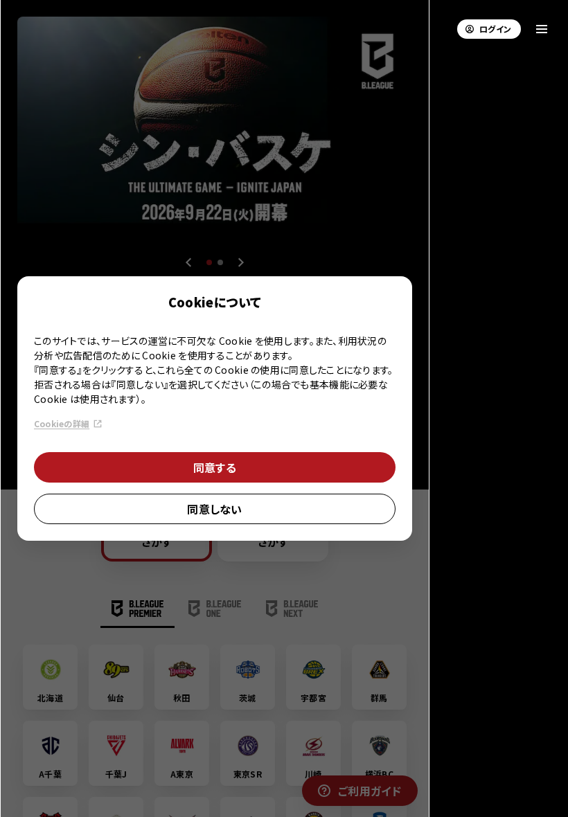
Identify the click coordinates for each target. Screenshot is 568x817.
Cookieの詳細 (61, 423)
